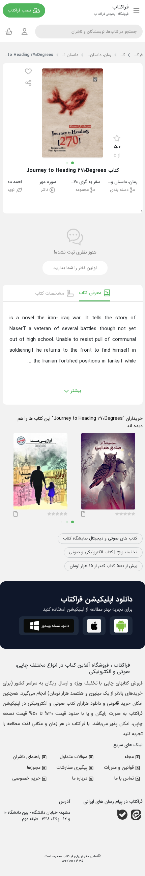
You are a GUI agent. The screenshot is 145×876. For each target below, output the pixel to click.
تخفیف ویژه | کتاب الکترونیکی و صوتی (103, 552)
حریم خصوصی (26, 778)
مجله (129, 756)
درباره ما (79, 778)
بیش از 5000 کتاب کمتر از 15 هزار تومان (103, 566)
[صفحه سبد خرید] (9, 31)
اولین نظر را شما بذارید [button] (75, 267)
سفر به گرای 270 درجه (85, 182)
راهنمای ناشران (26, 756)
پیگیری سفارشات (71, 767)
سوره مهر (48, 182)
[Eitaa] (136, 814)
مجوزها (33, 767)
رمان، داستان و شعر (122, 182)
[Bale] (122, 814)
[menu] (136, 10)
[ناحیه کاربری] (24, 31)
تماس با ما (124, 778)
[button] (28, 71)
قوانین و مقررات (119, 767)
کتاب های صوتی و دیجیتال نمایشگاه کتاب (100, 538)
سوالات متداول (73, 756)
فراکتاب (67, 856)
